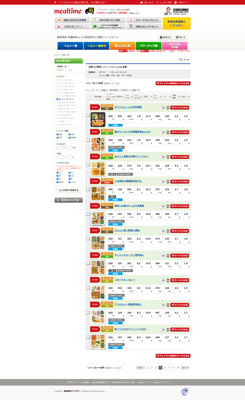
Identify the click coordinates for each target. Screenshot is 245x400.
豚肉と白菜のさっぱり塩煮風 (129, 206)
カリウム (155, 96)
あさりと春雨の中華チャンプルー (132, 156)
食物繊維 (174, 96)
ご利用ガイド (183, 2)
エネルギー (128, 96)
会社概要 (85, 382)
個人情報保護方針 (100, 382)
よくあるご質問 (166, 2)
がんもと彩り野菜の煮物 (127, 230)
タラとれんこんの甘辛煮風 (128, 107)
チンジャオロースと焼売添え (129, 255)
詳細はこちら (134, 13)
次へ (184, 368)
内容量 (118, 97)
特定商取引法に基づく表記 (123, 382)
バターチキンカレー (125, 280)
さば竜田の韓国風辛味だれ (128, 181)
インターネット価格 (110, 96)
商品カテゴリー (161, 382)
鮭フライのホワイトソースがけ (130, 329)
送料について (145, 382)
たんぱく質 (137, 96)
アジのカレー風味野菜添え (128, 304)
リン (165, 97)
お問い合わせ (148, 2)
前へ (141, 368)
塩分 (183, 97)
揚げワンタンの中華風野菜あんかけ (133, 132)
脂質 (146, 97)
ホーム (57, 55)
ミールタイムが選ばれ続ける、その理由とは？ (80, 2)
